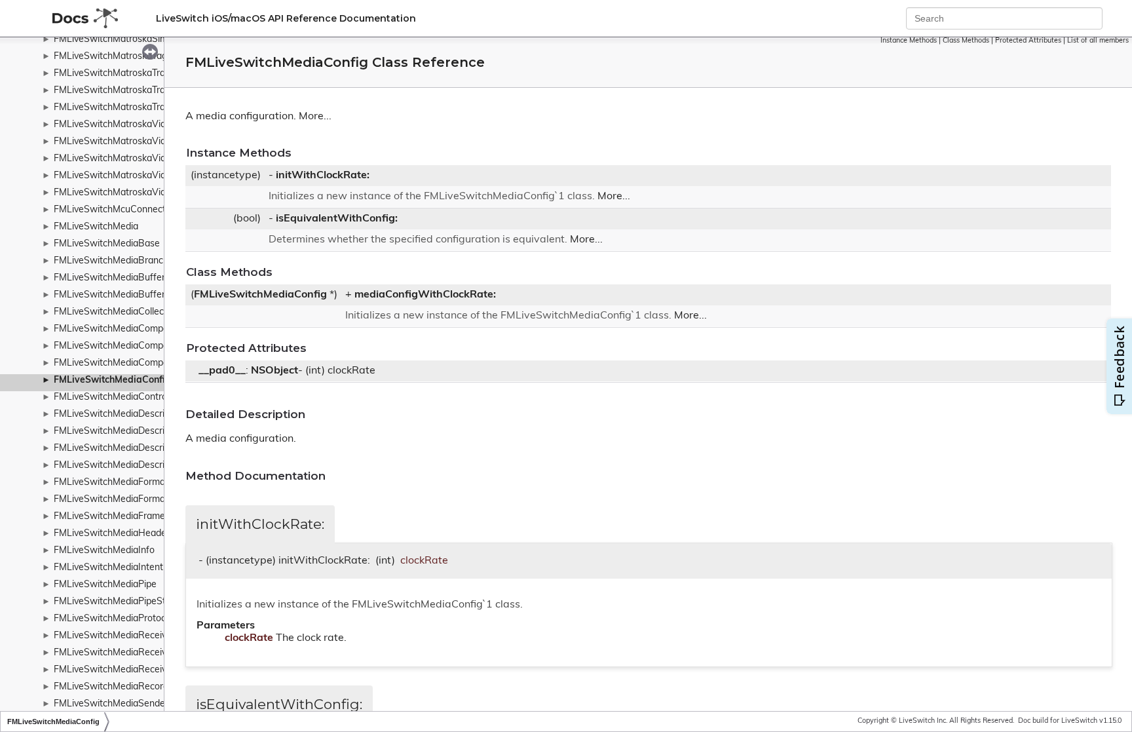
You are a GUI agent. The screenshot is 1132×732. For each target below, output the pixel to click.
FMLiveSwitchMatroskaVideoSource (130, 193)
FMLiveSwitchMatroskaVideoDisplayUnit (138, 142)
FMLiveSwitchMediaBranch (111, 261)
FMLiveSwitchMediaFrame (109, 517)
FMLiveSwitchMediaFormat (111, 483)
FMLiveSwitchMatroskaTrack (114, 74)
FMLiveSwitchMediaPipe (105, 585)
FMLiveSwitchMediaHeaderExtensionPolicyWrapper (163, 534)
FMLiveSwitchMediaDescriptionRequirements (149, 448)
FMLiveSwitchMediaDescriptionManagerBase (149, 431)
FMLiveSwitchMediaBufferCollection (130, 295)
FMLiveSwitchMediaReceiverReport (129, 653)
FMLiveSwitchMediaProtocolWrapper (132, 619)
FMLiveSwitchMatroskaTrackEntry (125, 91)
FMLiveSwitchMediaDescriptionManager (138, 414)
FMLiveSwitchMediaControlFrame (125, 397)
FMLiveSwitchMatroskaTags (113, 57)
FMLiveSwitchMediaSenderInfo (119, 704)
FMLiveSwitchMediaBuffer (109, 278)
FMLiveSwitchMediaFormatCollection (132, 500)
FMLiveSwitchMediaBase (107, 244)
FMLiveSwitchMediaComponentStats (132, 363)
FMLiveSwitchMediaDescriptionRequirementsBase (160, 466)
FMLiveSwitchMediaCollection (116, 312)
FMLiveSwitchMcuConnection (116, 210)
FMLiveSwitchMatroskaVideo (115, 125)
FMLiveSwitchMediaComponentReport (135, 346)
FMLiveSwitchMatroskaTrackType (124, 108)
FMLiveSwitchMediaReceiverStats (125, 670)
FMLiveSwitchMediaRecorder (115, 687)
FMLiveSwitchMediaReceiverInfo (122, 636)
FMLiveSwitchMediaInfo (104, 551)
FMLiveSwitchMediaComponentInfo (129, 329)
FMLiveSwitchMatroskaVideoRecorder (134, 159)
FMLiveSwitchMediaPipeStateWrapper (135, 602)
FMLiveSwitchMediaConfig (112, 380)
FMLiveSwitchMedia (96, 227)
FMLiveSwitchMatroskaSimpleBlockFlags (139, 40)
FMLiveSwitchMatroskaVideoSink (124, 176)
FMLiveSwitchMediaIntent (108, 568)
